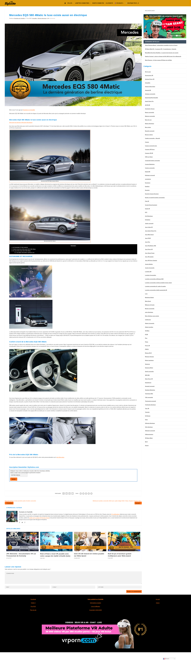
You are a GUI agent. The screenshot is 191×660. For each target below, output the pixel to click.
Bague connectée (149, 112)
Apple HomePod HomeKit (151, 97)
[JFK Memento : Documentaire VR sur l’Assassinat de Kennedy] (22, 541)
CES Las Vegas (149, 156)
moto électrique (149, 312)
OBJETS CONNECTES (98, 3)
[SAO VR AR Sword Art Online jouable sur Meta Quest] (90, 541)
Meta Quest (148, 301)
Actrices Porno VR (149, 79)
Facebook (33, 599)
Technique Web (149, 393)
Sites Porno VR (149, 378)
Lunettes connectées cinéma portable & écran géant (158, 282)
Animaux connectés (150, 94)
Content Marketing (150, 164)
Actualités (34, 18)
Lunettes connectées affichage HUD (154, 279)
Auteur (158, 603)
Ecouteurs (147, 182)
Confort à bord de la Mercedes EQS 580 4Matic (23, 249)
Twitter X (33, 603)
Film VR (147, 201)
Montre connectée (149, 308)
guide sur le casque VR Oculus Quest (39, 517)
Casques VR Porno (150, 149)
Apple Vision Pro (149, 101)
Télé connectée (149, 397)
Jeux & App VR (149, 227)
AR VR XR (147, 105)
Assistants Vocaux (150, 108)
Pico (146, 338)
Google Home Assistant (151, 205)
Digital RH (147, 171)
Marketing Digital (149, 297)
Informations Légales (95, 603)
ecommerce (148, 179)
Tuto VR (147, 408)
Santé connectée (149, 371)
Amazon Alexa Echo (150, 86)
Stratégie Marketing (150, 390)
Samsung (147, 364)
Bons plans (148, 127)
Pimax (146, 341)
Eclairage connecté (150, 175)
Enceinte (147, 190)
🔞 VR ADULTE (119, 3)
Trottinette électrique (150, 404)
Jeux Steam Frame (149, 253)
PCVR (146, 334)
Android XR (148, 90)
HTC (146, 212)
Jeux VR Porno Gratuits (151, 260)
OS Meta (147, 330)
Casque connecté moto (151, 145)
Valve (146, 419)
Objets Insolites (149, 327)
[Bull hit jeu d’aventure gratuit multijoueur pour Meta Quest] (124, 541)
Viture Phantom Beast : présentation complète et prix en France (161, 45)
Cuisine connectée (150, 168)
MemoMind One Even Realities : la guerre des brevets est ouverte (161, 52)
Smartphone (148, 382)
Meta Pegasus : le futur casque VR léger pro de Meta (158, 60)
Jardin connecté (149, 223)
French (167, 658)
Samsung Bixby (149, 367)
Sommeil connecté (149, 386)
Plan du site (33, 610)
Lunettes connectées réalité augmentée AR (156, 290)
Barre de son (148, 119)
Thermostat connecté (150, 401)
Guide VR (147, 208)
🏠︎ (65, 3)
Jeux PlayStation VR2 (150, 245)
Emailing (147, 186)
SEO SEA (147, 375)
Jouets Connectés (149, 267)
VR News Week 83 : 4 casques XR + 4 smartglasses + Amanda (160, 49)
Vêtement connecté (150, 430)
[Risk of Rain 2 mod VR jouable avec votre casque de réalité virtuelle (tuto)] (56, 541)
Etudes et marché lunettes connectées (155, 197)
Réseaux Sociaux (149, 356)
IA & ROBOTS (109, 3)
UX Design (147, 415)
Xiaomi (146, 445)
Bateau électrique (149, 123)
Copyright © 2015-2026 (95, 610)
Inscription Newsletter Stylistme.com (24, 252)
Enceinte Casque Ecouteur (152, 193)
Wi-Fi (146, 441)
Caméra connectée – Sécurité (152, 138)
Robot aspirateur (149, 360)
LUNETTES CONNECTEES (82, 3)
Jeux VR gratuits (149, 256)
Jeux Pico (147, 242)
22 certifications (115, 514)
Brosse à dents (149, 134)
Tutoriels (147, 412)
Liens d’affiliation (95, 606)
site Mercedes (60, 457)
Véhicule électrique (41, 18)
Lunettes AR (148, 271)
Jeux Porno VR (149, 249)
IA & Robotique (149, 216)
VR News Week (149, 438)
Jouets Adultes (149, 264)
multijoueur (148, 319)
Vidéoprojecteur (149, 434)
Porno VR (147, 345)
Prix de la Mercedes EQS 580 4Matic (21, 250)
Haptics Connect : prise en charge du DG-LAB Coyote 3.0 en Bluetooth (163, 56)
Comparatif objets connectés (152, 160)
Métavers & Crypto (149, 304)
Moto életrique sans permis (152, 316)
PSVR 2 (147, 349)
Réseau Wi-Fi (148, 353)
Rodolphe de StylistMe (19, 18)
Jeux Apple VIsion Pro (150, 230)
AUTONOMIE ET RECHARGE (19, 247)
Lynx (146, 293)
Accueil (158, 599)
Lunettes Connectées (150, 275)
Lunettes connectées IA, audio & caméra (155, 286)
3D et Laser (148, 71)
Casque (147, 142)
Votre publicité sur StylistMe (95, 599)
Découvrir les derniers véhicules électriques (20, 122)
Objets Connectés (149, 323)
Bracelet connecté (149, 131)
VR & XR (69, 3)
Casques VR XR (149, 153)
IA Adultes (147, 219)
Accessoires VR (149, 75)
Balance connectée (150, 116)
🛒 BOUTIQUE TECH (131, 3)
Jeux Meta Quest (149, 234)
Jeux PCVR (148, 238)
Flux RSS (33, 606)
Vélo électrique (149, 427)
